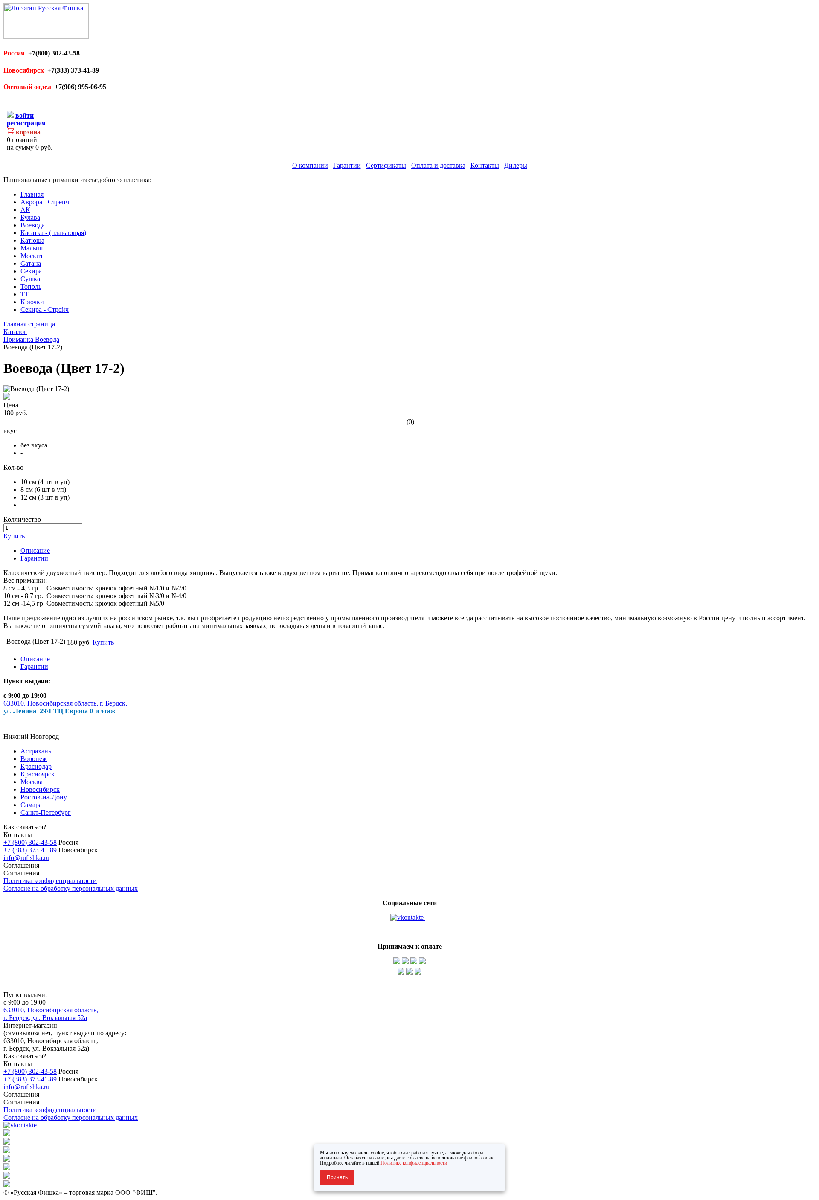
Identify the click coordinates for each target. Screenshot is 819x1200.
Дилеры (515, 165)
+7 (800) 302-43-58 (30, 842)
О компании (310, 165)
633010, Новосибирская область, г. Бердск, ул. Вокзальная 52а (50, 1013)
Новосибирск (40, 789)
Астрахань (35, 751)
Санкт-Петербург (45, 812)
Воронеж (33, 758)
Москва (31, 781)
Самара (31, 804)
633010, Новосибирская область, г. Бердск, (65, 703)
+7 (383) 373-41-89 (30, 850)
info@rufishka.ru (26, 857)
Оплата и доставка (438, 165)
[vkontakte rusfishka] (407, 917)
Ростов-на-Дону (43, 797)
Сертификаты (386, 165)
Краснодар (36, 766)
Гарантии (347, 165)
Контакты (484, 165)
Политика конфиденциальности (50, 880)
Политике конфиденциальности (413, 1163)
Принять (337, 1177)
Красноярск (37, 774)
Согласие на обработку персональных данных (70, 888)
